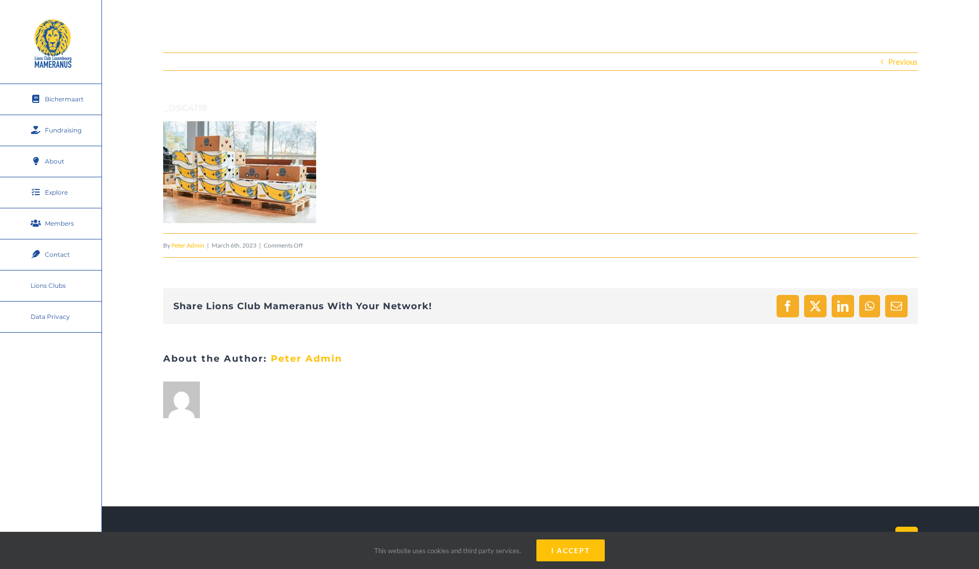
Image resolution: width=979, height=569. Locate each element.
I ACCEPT (570, 550)
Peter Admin (187, 245)
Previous (903, 61)
